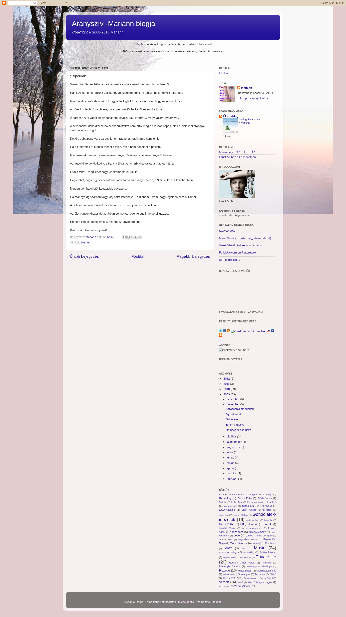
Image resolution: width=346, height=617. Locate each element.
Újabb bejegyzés (84, 256)
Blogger (216, 601)
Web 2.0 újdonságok (260, 582)
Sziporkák (232, 419)
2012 (227, 378)
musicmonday (228, 552)
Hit (242, 524)
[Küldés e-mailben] (125, 237)
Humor (85, 242)
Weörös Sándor (242, 586)
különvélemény (257, 532)
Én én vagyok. (235, 424)
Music (259, 547)
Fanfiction (223, 515)
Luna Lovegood (265, 535)
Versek (224, 582)
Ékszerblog (230, 116)
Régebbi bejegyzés (193, 256)
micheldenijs (186, 601)
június (231, 457)
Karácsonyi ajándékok (240, 408)
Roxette (224, 570)
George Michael (240, 515)
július (230, 452)
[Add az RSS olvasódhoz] (220, 335)
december (233, 399)
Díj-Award (266, 506)
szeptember (234, 441)
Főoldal (137, 256)
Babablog (225, 498)
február (232, 478)
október (232, 436)
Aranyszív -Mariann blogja (113, 23)
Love (237, 535)
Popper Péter (229, 557)
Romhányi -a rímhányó (259, 566)
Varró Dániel (267, 578)
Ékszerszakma (227, 509)
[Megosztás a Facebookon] (136, 237)
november (233, 404)
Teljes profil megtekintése (253, 98)
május (231, 463)
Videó (240, 582)
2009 (227, 394)
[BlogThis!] (128, 237)
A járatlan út (233, 414)
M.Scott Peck (226, 539)
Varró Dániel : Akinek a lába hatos (240, 245)
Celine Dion (236, 502)
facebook (267, 510)
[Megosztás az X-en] (132, 237)
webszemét (224, 586)
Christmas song (255, 502)
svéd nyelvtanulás (266, 570)
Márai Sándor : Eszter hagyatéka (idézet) (245, 238)
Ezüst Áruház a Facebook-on (237, 157)
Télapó (273, 574)
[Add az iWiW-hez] (268, 331)
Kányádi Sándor (227, 528)
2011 (226, 383)
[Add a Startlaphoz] (228, 331)
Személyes (244, 574)
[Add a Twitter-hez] (220, 331)
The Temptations (247, 578)
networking (248, 552)
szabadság (228, 574)
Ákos (221, 494)
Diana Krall (248, 506)
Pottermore (245, 557)
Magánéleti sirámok (247, 539)
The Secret (229, 578)
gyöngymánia (252, 520)
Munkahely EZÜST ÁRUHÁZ (237, 152)
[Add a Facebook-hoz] (224, 331)
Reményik (267, 562)
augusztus (233, 447)
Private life (265, 556)
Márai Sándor (238, 543)
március (232, 473)
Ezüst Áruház (248, 510)
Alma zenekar (236, 494)
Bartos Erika (245, 498)
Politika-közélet (268, 552)
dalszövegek (230, 506)
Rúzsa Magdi (244, 570)
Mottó (228, 548)
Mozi (243, 548)
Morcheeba (270, 543)
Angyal (253, 494)
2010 (227, 389)
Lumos (249, 535)
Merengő (256, 543)
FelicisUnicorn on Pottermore (237, 252)
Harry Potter (226, 524)
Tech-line (260, 574)
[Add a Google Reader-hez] (272, 331)
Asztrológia (267, 494)
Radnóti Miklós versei (242, 562)
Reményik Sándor (229, 566)
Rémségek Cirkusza (238, 429)
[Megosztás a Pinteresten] (140, 237)
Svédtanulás (227, 230)
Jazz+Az (268, 524)
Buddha (222, 502)
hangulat (268, 520)
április (231, 468)
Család (271, 502)
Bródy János (264, 498)
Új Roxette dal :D (229, 259)
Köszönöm (236, 531)
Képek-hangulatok (252, 528)
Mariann (246, 87)
